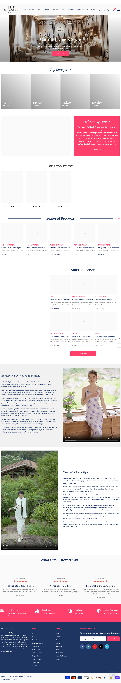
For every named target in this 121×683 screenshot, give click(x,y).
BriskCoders (13, 679)
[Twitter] (107, 646)
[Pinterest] (94, 646)
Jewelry (97, 102)
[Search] (98, 9)
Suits (6, 102)
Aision (52, 297)
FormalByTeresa (32, 245)
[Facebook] (82, 646)
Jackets (67, 102)
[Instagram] (88, 646)
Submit (113, 639)
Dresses (38, 102)
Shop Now (60, 53)
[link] (60, 187)
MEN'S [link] (60, 206)
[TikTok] (101, 646)
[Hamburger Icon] (118, 10)
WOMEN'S (36, 206)
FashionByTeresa (8, 245)
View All (117, 219)
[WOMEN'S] (36, 187)
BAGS (12, 206)
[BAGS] (12, 187)
